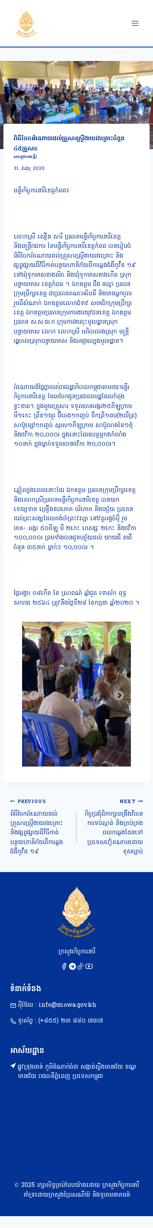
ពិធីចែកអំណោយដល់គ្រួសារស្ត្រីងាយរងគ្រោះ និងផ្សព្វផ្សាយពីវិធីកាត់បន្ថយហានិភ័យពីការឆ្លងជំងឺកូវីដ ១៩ (36, 827)
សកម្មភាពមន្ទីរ (25, 157)
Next (119, 695)
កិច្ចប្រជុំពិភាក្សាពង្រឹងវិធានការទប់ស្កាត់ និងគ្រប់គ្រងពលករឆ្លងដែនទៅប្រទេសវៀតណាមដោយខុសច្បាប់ (114, 827)
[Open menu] (135, 23)
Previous (34, 695)
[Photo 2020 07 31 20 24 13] (76, 694)
